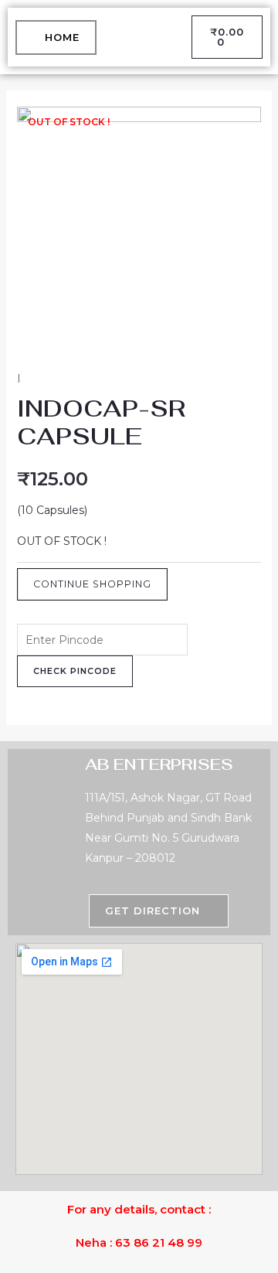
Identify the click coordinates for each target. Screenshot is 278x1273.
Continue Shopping (92, 584)
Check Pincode (75, 670)
